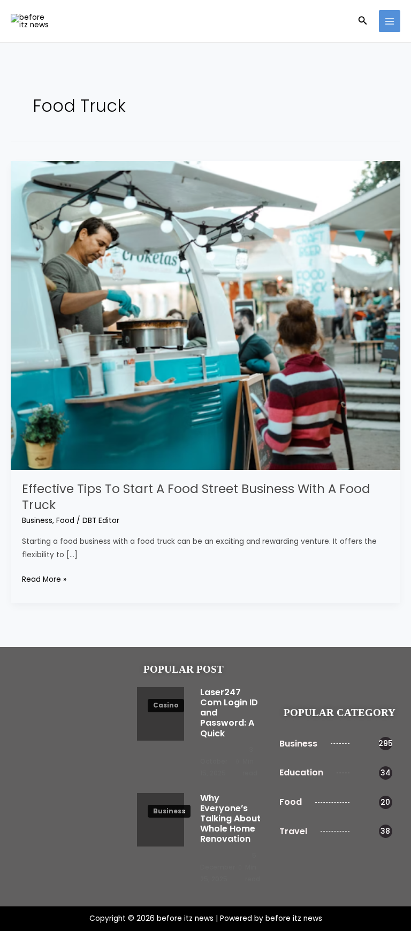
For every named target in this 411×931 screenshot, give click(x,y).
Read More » (44, 578)
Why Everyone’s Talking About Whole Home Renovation (230, 818)
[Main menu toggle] (390, 21)
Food (65, 520)
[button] (363, 21)
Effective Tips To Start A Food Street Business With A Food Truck (196, 496)
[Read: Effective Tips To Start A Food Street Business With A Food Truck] (205, 315)
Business (37, 520)
